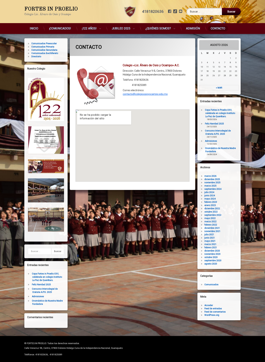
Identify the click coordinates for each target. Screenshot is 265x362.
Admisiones (38, 296)
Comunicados (211, 284)
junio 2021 (209, 238)
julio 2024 (209, 192)
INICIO (34, 28)
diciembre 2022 (212, 208)
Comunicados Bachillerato (44, 53)
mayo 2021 (210, 241)
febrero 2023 (210, 202)
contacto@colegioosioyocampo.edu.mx (145, 94)
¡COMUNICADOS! (60, 28)
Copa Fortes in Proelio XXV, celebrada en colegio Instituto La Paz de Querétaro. (47, 276)
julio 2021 (209, 234)
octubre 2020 (211, 257)
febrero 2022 (210, 225)
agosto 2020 (210, 264)
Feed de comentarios (215, 312)
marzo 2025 (210, 186)
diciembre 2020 (212, 251)
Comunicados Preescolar (44, 43)
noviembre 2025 (212, 182)
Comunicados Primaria (42, 46)
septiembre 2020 (212, 260)
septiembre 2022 (212, 215)
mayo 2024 (210, 199)
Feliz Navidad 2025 (41, 284)
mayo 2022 (210, 218)
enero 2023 (210, 205)
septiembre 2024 (212, 189)
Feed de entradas (213, 308)
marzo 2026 (210, 176)
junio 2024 (209, 195)
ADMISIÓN (193, 28)
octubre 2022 (211, 212)
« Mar (219, 87)
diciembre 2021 (212, 228)
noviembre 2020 (212, 254)
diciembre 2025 (212, 179)
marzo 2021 (210, 244)
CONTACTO (218, 28)
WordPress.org (211, 315)
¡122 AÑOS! (89, 28)
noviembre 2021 (212, 231)
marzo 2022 (210, 221)
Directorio (36, 56)
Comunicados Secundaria (44, 50)
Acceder (208, 305)
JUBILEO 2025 (121, 28)
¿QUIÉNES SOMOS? (158, 28)
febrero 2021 (210, 247)
